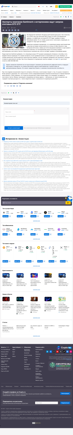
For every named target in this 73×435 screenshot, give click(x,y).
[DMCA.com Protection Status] (36, 423)
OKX (7, 211)
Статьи (38, 10)
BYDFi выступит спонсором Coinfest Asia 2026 (50, 282)
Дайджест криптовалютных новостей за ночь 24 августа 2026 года (21, 283)
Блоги (37, 361)
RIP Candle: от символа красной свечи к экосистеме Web (8, 306)
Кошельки (25, 10)
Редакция (16, 386)
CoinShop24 (27, 364)
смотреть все (36, 220)
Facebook (68, 17)
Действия (5, 261)
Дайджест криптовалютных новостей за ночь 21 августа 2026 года (63, 283)
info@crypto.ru (69, 359)
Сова (25, 362)
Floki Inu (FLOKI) (5, 371)
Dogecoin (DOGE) (5, 366)
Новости (32, 10)
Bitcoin (7, 247)
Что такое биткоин (5, 349)
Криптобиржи (16, 347)
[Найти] (12, 6)
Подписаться (65, 403)
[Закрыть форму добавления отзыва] (68, 108)
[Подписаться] (68, 202)
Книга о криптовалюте (39, 377)
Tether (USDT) (4, 354)
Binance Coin (42, 248)
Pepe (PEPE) (4, 368)
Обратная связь (9, 386)
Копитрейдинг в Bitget (64, 325)
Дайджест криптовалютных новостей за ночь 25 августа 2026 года (7, 283)
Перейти (5, 234)
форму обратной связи (67, 358)
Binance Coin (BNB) (5, 358)
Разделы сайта (40, 347)
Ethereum (19, 247)
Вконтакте (71, 17)
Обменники (18, 10)
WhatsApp (61, 17)
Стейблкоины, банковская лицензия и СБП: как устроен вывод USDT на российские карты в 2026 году (22, 308)
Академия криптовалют (39, 374)
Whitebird (26, 366)
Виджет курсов (39, 380)
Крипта (26, 359)
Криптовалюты (4, 10)
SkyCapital (37, 228)
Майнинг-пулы (46, 10)
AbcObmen (24, 228)
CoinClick (64, 228)
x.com (47, 6)
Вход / (61, 6)
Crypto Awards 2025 (66, 10)
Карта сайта (38, 371)
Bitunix (14, 356)
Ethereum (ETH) (4, 351)
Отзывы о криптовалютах (39, 366)
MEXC (36, 211)
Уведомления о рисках (38, 386)
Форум (37, 368)
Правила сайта (69, 386)
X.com (66, 17)
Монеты (3, 347)
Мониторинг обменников (27, 350)
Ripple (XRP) (4, 356)
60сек (25, 357)
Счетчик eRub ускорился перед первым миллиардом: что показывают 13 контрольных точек (64, 307)
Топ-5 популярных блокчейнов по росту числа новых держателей (36, 283)
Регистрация (67, 6)
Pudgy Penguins (53, 250)
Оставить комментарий (14, 128)
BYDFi (49, 211)
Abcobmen (26, 353)
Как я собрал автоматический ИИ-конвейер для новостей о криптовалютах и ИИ (50, 307)
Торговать (5, 216)
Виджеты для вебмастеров (26, 386)
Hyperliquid (31, 248)
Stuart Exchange (9, 229)
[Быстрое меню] (56, 6)
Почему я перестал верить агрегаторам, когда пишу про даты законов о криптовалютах (36, 307)
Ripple (65, 246)
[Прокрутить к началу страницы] (70, 426)
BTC (59, 59)
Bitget (63, 211)
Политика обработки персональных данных (55, 386)
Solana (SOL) (4, 364)
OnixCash (50, 228)
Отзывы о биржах (40, 363)
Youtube (39, 6)
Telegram (43, 6)
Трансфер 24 (27, 368)
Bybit (22, 211)
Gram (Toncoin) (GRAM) (4, 361)
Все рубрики (54, 10)
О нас (2, 386)
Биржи (11, 10)
